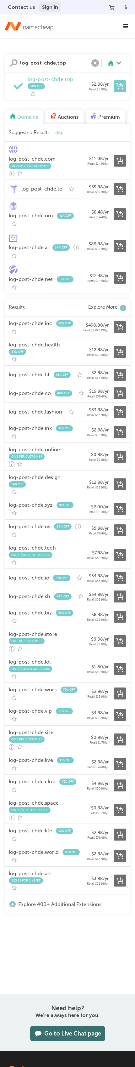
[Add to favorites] (33, 94)
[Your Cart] (112, 7)
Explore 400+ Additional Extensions (59, 904)
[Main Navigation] (125, 26)
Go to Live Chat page (72, 1033)
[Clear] (95, 63)
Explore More (102, 307)
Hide (58, 133)
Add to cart (120, 86)
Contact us (21, 7)
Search (14, 63)
